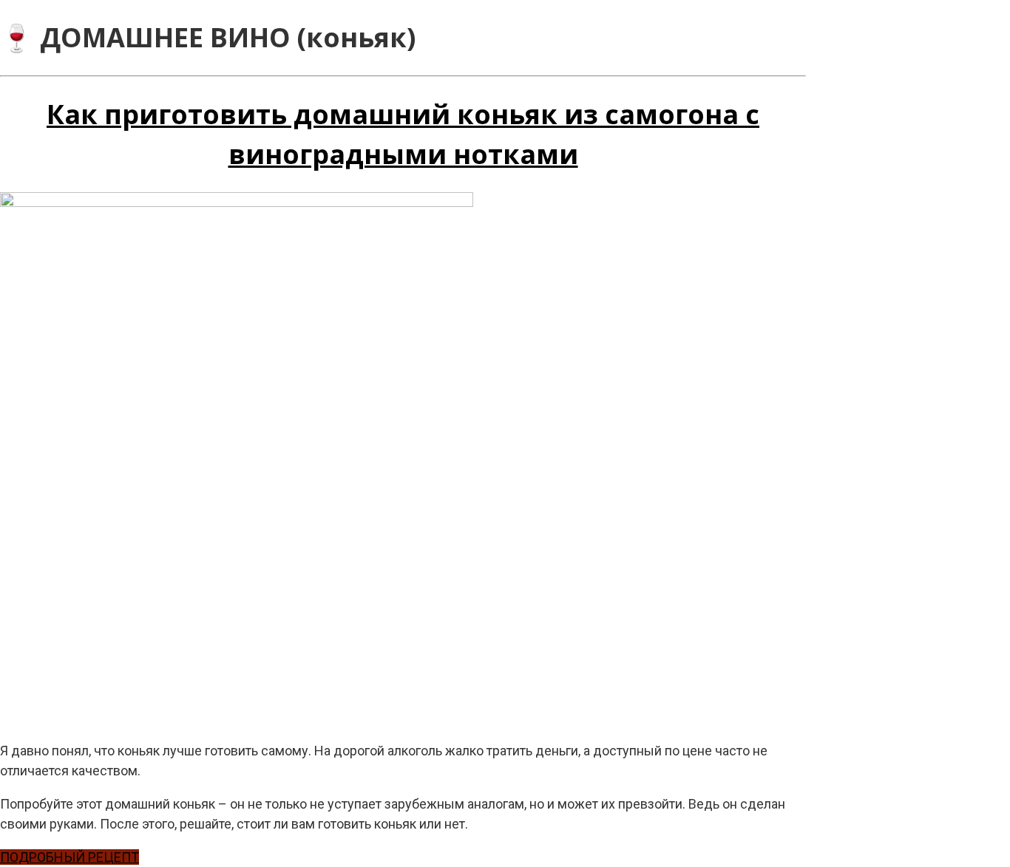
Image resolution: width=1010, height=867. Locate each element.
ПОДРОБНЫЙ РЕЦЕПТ (69, 857)
